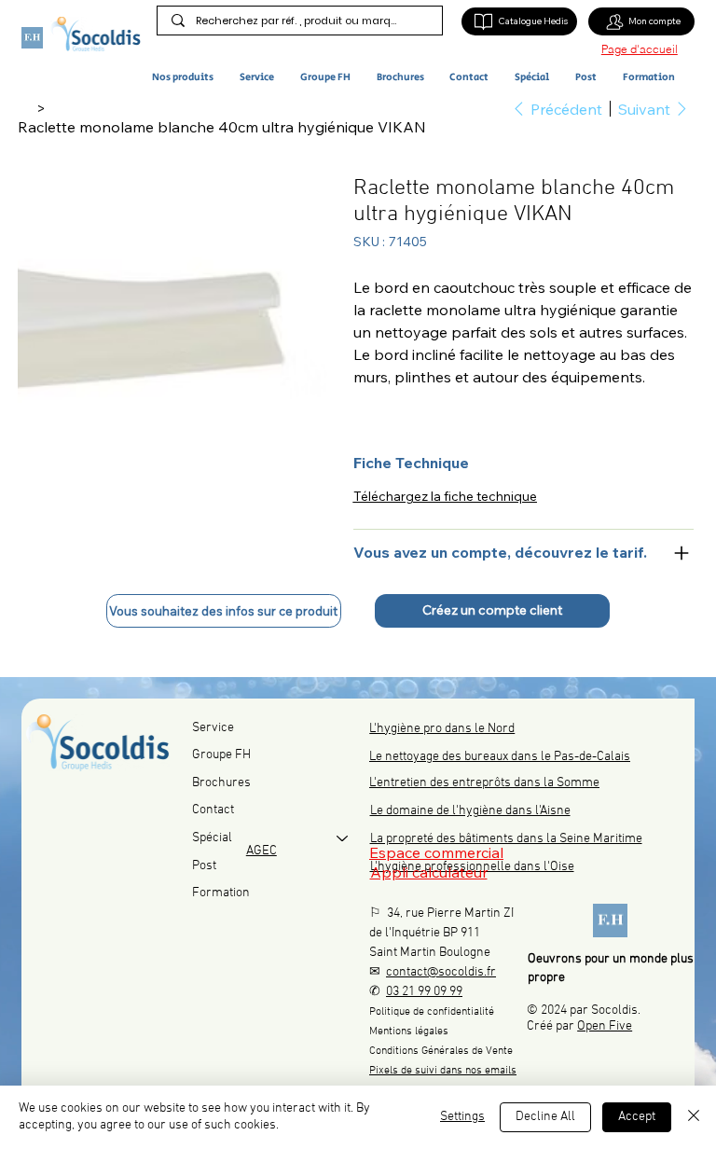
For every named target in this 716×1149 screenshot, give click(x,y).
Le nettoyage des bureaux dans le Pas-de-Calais (499, 757)
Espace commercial (436, 852)
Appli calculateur (429, 872)
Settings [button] (462, 1117)
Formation (221, 893)
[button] (192, 77)
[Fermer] (693, 1117)
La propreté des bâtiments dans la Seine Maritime (506, 839)
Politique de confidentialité (431, 1011)
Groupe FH (221, 755)
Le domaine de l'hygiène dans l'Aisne (470, 811)
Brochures (221, 783)
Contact (213, 810)
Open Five (604, 1026)
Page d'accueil (639, 49)
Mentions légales (408, 1031)
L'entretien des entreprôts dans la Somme (484, 783)
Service (213, 728)
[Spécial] (343, 838)
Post (204, 866)
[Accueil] (25, 108)
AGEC (261, 851)
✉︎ (432, 972)
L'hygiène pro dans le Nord (442, 729)
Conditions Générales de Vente (441, 1051)
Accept (636, 1117)
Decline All (545, 1117)
